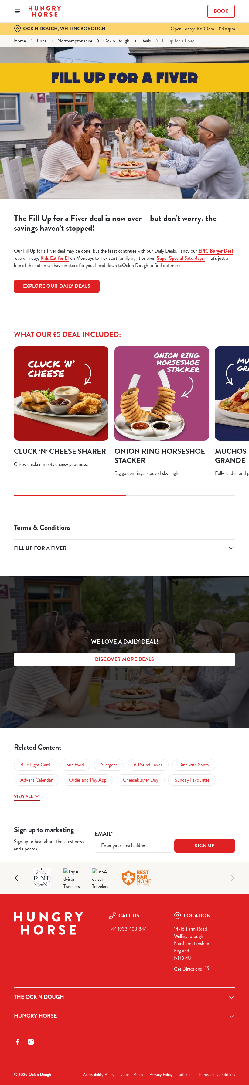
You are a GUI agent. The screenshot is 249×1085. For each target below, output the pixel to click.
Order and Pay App (88, 779)
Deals (145, 40)
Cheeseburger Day (140, 779)
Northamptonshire (74, 40)
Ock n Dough (116, 40)
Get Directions (188, 968)
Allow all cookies (203, 605)
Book (221, 11)
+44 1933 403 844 (128, 928)
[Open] (17, 11)
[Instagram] (31, 1042)
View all (23, 796)
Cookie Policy (132, 1074)
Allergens (109, 764)
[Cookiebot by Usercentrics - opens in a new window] (215, 475)
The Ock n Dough (39, 997)
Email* (104, 833)
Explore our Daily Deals (56, 286)
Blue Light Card (35, 764)
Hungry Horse (35, 1016)
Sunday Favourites (192, 779)
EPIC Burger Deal (215, 250)
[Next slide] (230, 878)
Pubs (41, 40)
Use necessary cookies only (123, 605)
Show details (216, 586)
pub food (75, 764)
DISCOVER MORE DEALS (124, 659)
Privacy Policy (161, 1074)
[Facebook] (17, 1042)
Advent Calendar (36, 779)
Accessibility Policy (98, 1074)
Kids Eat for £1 (54, 258)
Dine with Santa (194, 764)
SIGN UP (205, 845)
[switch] (94, 564)
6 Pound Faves (148, 764)
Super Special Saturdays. (181, 258)
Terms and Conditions (217, 1074)
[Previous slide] (19, 878)
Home (20, 40)
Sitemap (186, 1074)
